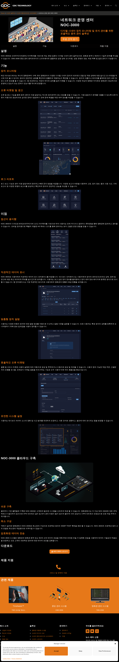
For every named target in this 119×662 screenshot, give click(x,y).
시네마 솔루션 (10, 13)
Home (3, 13)
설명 (15, 46)
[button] (115, 644)
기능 (44, 46)
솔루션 (75, 5)
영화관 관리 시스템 (100, 606)
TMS (14, 610)
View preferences (105, 651)
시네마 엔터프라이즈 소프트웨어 (27, 13)
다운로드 (74, 46)
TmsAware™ (18, 606)
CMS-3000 (59, 610)
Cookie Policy (7, 658)
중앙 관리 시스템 (59, 606)
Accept (56, 651)
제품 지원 (104, 46)
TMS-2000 (100, 610)
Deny (80, 651)
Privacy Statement (17, 658)
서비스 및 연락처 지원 (58, 573)
